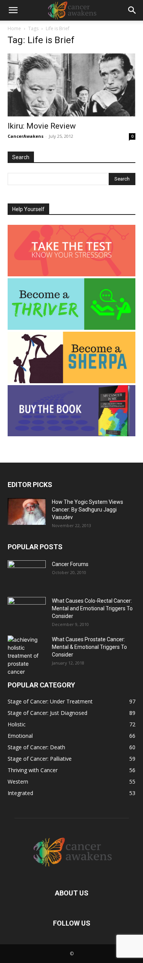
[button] (13, 10)
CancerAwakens (25, 136)
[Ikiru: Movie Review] (71, 84)
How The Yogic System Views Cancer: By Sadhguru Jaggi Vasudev (87, 509)
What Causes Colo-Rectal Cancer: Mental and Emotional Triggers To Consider (92, 608)
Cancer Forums (70, 564)
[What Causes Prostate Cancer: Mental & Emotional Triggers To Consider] (27, 656)
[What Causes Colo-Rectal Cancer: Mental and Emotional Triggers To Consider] (27, 610)
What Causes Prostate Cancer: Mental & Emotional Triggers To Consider (89, 647)
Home (14, 28)
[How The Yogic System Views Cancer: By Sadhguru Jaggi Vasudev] (27, 511)
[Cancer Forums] (27, 573)
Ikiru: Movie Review (42, 126)
